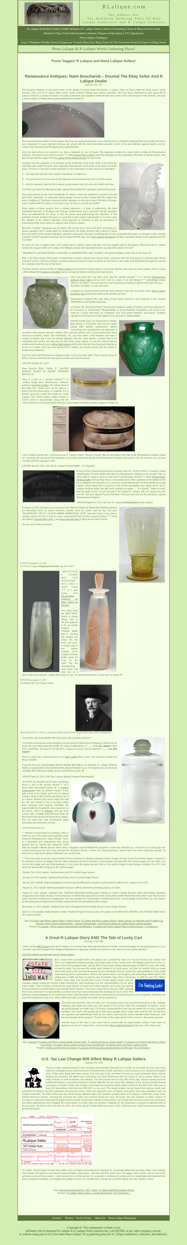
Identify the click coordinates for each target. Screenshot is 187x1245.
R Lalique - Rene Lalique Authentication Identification (65, 926)
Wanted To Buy (52, 33)
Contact (56, 1218)
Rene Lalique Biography (122, 1218)
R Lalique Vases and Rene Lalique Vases (126, 1045)
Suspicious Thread (70, 42)
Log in (24, 42)
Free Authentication (74, 33)
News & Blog (134, 28)
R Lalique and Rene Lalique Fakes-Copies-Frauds (55, 921)
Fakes (56, 28)
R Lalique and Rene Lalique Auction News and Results (105, 1048)
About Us (100, 1218)
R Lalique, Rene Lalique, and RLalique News (89, 1193)
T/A (127, 33)
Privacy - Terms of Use (78, 1218)
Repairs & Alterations (110, 33)
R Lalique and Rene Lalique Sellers (99, 921)
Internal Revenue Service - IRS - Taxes (78, 1190)
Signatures (137, 33)
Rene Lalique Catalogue (94, 37)
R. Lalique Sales (91, 28)
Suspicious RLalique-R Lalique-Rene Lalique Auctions (125, 923)
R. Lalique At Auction (39, 28)
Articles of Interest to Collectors (62, 1048)
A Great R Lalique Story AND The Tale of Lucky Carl (93, 937)
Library (107, 28)
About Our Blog (92, 42)
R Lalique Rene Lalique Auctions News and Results (79, 1045)
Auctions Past (152, 28)
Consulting (119, 28)
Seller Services (71, 28)
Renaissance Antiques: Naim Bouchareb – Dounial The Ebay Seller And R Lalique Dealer (94, 78)
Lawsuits (32, 1042)
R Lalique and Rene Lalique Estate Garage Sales (62, 1042)
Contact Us (145, 42)
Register (35, 42)
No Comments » (142, 1048)
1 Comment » (151, 926)
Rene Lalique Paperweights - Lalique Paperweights (70, 923)
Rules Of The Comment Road (120, 42)
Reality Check (50, 42)
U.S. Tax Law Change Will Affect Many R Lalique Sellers (94, 1059)
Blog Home (159, 42)
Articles (92, 33)
